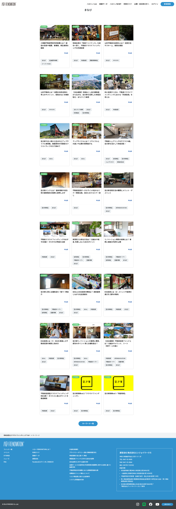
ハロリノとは (92, 4)
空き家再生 (86, 113)
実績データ (103, 4)
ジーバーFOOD (46, 64)
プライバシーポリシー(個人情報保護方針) (82, 452)
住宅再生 (115, 159)
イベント (6, 452)
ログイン (155, 4)
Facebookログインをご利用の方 (43, 462)
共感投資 (84, 60)
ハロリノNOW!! (115, 4)
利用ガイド (128, 4)
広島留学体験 (53, 60)
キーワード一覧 (88, 424)
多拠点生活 (120, 162)
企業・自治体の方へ (141, 4)
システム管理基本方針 (76, 479)
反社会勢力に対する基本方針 (78, 462)
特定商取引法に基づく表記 (78, 455)
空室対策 (89, 260)
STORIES (7, 455)
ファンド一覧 (8, 449)
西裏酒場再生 (94, 60)
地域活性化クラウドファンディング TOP (17, 435)
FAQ (5, 462)
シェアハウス (110, 162)
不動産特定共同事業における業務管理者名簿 (83, 470)
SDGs (51, 159)
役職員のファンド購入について (79, 473)
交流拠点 (76, 113)
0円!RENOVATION (121, 208)
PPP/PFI (115, 60)
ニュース (6, 459)
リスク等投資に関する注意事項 (79, 476)
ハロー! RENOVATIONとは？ (41, 449)
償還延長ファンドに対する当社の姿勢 (81, 459)
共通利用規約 (73, 449)
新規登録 (167, 4)
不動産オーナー (78, 260)
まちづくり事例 (78, 109)
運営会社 (35, 459)
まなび (44, 60)
